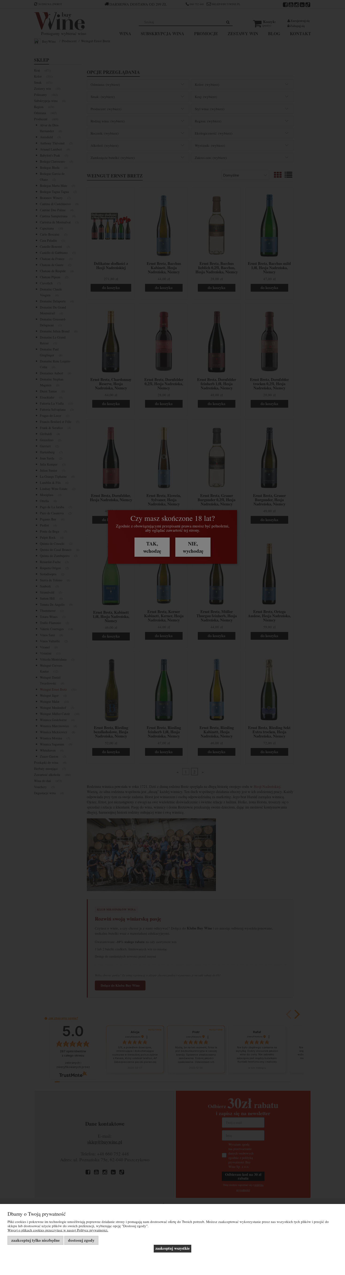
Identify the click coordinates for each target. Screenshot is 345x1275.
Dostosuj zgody (81, 1240)
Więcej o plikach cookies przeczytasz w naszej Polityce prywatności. (58, 1230)
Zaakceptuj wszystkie (172, 1248)
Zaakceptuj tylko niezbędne (35, 1240)
